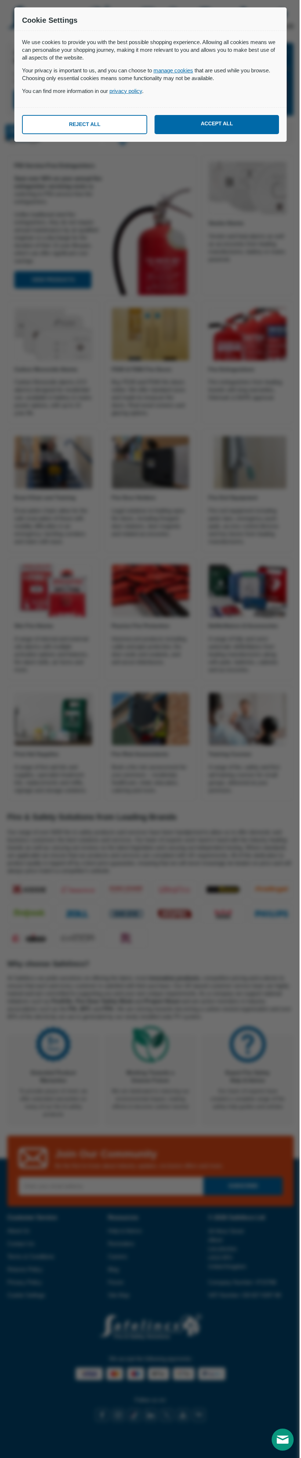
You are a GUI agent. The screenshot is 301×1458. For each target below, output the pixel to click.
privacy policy (125, 91)
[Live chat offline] (283, 1440)
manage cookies (173, 70)
